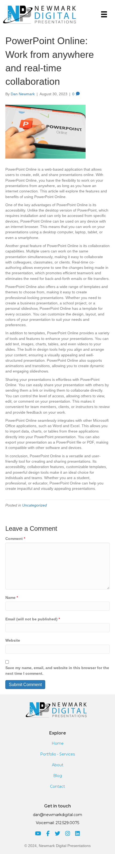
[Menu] (104, 14)
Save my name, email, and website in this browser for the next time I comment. (57, 670)
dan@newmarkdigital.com (57, 814)
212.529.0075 (67, 822)
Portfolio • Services (57, 754)
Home (58, 743)
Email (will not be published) (32, 619)
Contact (57, 786)
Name (11, 597)
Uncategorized (34, 505)
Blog (57, 775)
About (57, 764)
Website (12, 640)
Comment (15, 538)
